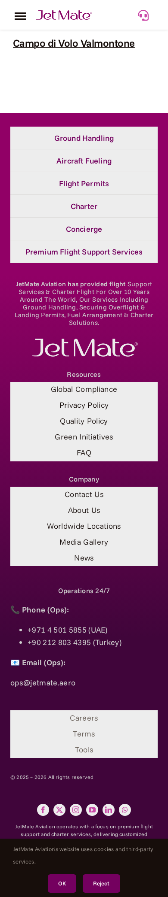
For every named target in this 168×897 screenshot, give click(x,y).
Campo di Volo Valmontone (74, 42)
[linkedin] (109, 810)
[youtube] (92, 810)
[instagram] (76, 810)
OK (61, 883)
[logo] (84, 342)
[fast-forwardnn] (64, 14)
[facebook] (43, 810)
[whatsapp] (125, 810)
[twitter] (59, 810)
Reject (101, 883)
